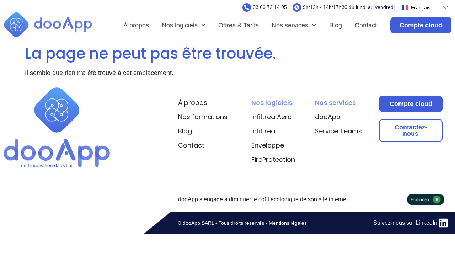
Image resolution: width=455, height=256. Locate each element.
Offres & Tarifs (238, 25)
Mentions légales (288, 223)
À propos (136, 25)
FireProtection (273, 159)
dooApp (328, 116)
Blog (335, 25)
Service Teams (338, 131)
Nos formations (203, 116)
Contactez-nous (411, 130)
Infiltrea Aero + (274, 116)
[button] (423, 7)
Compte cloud (411, 103)
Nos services (290, 25)
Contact (366, 25)
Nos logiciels (180, 25)
